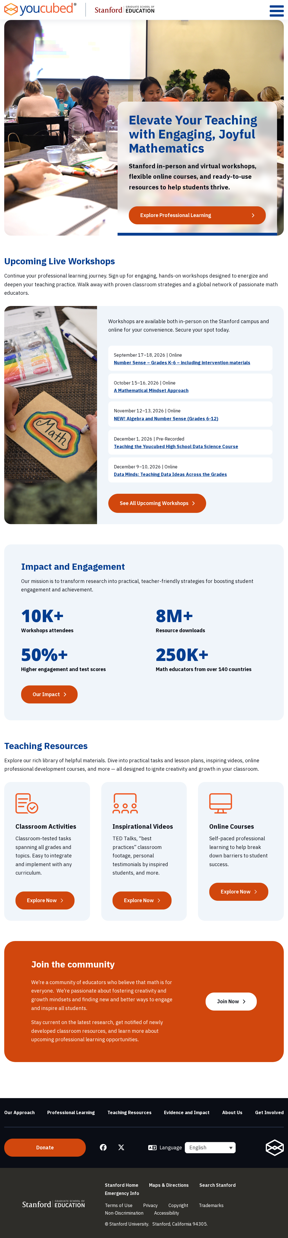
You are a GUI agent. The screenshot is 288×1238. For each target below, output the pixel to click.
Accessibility (166, 1213)
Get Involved (269, 1112)
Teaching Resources (129, 1112)
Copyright (178, 1205)
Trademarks (211, 1205)
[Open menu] (277, 11)
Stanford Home (121, 1185)
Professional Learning (71, 1112)
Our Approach (19, 1112)
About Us (232, 1112)
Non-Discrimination (124, 1213)
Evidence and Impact (187, 1112)
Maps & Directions (169, 1185)
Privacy (150, 1205)
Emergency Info (122, 1193)
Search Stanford (217, 1185)
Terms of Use (118, 1205)
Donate (45, 1147)
